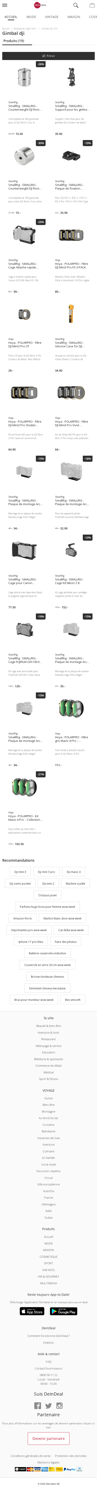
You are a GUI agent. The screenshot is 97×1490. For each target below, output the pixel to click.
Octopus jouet (47, 895)
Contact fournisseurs (48, 1368)
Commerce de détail (48, 1066)
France (48, 1198)
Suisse (48, 1098)
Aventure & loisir (48, 1033)
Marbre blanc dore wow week (62, 918)
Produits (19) (13, 40)
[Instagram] (59, 1406)
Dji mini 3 (20, 872)
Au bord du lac (48, 1118)
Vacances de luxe (48, 1138)
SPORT (48, 1263)
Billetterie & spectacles (48, 1059)
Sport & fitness (48, 1079)
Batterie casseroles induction (47, 953)
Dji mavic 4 (74, 872)
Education (48, 1052)
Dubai (49, 1218)
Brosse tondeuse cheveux (47, 977)
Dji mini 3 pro (46, 872)
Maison (73, 17)
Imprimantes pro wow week (29, 930)
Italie (49, 1211)
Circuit (48, 1178)
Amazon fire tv (22, 918)
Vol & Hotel (48, 1164)
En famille (48, 1158)
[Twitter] (48, 1406)
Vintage (51, 17)
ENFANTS (48, 1270)
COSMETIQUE (49, 1257)
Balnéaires (48, 1131)
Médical (49, 1072)
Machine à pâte (75, 884)
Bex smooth (73, 1000)
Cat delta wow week (71, 930)
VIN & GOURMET (48, 1276)
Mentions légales (48, 1462)
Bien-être (49, 1105)
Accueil (11, 17)
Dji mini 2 (48, 884)
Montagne (48, 1111)
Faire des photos (65, 942)
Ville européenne (48, 1184)
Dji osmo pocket (20, 884)
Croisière (48, 1125)
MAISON (48, 1250)
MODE (48, 1243)
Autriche (48, 1191)
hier (48, 1427)
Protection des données (71, 1456)
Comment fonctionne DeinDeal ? (48, 1336)
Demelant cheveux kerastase (47, 988)
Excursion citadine (48, 1171)
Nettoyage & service (48, 1046)
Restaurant (48, 1039)
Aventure (49, 1144)
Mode (31, 17)
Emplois (48, 1343)
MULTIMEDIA (48, 1283)
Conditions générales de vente (31, 1456)
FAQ (48, 1362)
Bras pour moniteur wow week (33, 1000)
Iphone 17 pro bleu (30, 942)
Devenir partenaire (48, 1438)
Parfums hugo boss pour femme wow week (47, 907)
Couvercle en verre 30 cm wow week (47, 965)
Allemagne (48, 1204)
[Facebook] (37, 1406)
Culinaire (48, 1151)
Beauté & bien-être (48, 1026)
